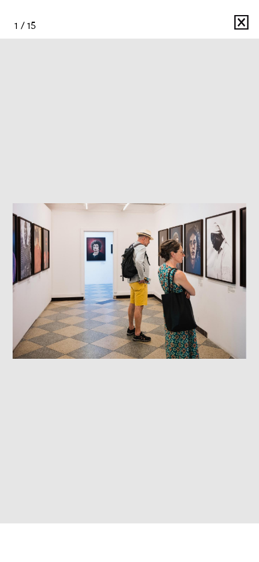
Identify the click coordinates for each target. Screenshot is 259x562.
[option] (129, 281)
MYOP (202, 25)
